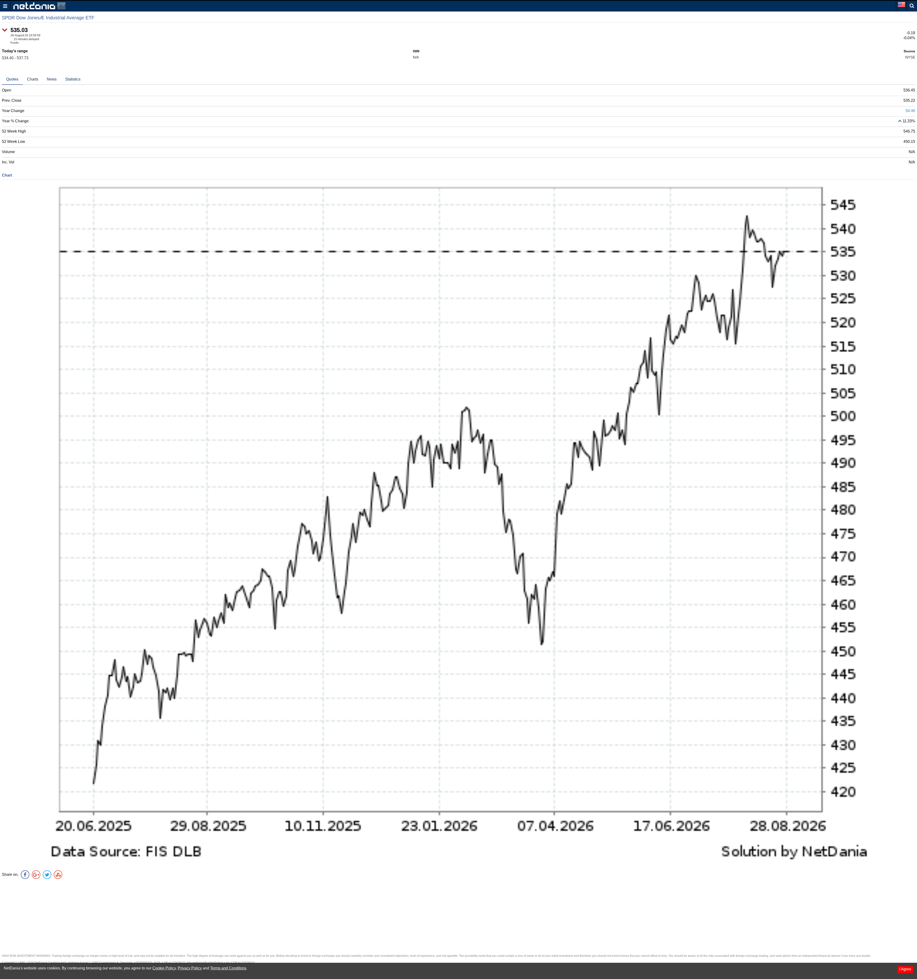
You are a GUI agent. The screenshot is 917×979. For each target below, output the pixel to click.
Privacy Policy (190, 968)
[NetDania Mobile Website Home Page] (39, 6)
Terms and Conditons (228, 968)
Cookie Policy (164, 968)
